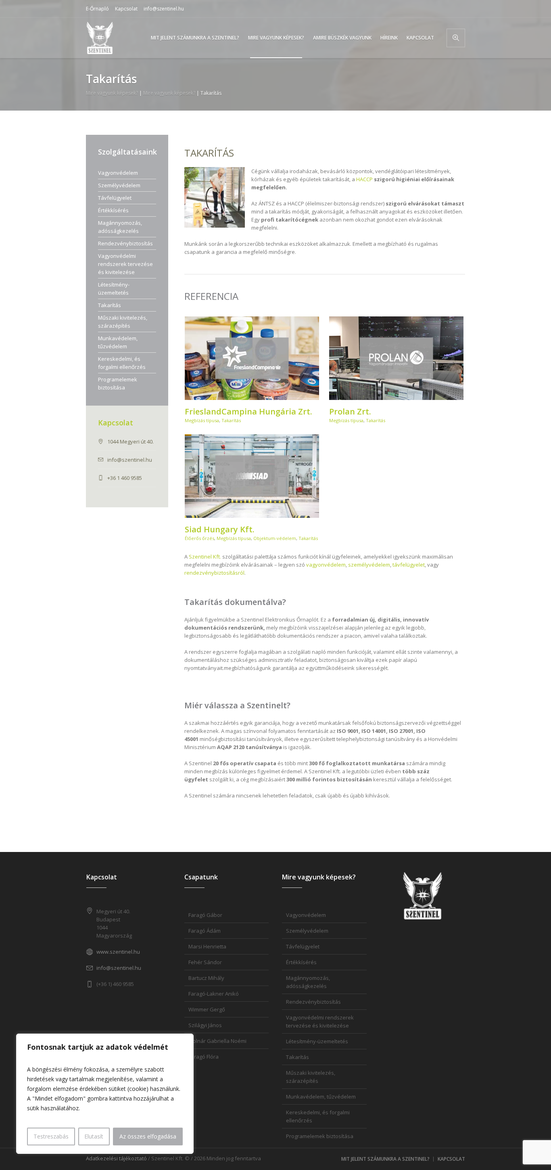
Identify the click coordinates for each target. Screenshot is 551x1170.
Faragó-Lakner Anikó (213, 993)
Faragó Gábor (205, 915)
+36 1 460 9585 (124, 477)
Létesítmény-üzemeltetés (113, 288)
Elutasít (93, 1136)
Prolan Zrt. (350, 411)
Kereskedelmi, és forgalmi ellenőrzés (122, 362)
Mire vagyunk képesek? (112, 93)
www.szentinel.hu (118, 951)
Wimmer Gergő (206, 1009)
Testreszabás (51, 1136)
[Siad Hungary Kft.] (252, 476)
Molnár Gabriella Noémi (217, 1040)
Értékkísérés (113, 210)
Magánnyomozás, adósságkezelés (120, 226)
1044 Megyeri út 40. (130, 441)
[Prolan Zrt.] (396, 358)
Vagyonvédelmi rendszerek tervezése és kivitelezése (125, 264)
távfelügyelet (408, 564)
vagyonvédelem (326, 564)
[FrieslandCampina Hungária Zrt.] (252, 358)
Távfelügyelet (114, 197)
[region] (105, 1094)
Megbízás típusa (202, 420)
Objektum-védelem (274, 538)
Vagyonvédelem (118, 172)
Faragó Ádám (204, 930)
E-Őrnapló (97, 8)
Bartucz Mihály (206, 978)
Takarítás (231, 420)
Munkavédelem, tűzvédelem (118, 342)
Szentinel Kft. (205, 556)
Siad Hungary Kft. (220, 529)
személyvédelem (369, 564)
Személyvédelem (119, 185)
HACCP (364, 179)
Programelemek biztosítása (117, 383)
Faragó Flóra (203, 1056)
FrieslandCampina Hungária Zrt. (248, 411)
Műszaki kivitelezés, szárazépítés (122, 321)
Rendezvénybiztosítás (125, 243)
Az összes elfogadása (147, 1136)
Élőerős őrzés (199, 538)
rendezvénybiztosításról (214, 572)
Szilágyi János (205, 1025)
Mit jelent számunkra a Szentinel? (385, 1158)
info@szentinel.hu (164, 8)
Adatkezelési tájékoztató (116, 1158)
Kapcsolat (126, 8)
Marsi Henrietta (207, 946)
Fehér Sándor (205, 962)
